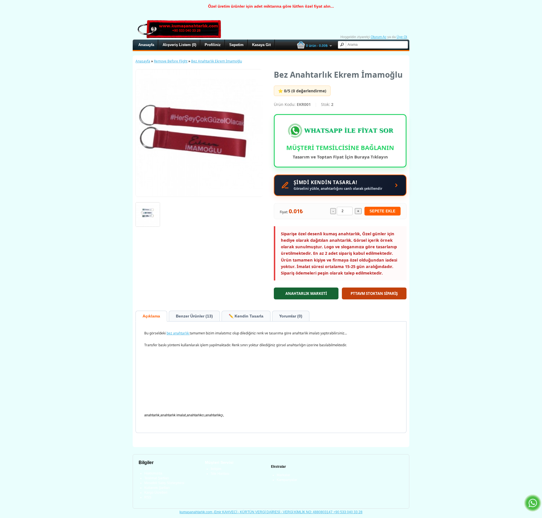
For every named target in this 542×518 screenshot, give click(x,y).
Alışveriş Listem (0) (179, 45)
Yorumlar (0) (290, 316)
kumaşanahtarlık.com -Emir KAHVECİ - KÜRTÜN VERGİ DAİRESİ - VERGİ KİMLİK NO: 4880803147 (256, 512)
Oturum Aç (378, 37)
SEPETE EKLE (382, 211)
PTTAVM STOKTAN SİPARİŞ (374, 293)
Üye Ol (402, 37)
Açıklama (151, 316)
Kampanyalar (287, 480)
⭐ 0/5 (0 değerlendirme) (302, 90)
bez (170, 333)
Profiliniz (213, 45)
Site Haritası (220, 474)
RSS (147, 497)
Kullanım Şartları (157, 488)
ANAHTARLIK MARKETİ (306, 293)
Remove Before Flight (170, 61)
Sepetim (236, 45)
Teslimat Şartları (156, 478)
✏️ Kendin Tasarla (246, 316)
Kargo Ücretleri (155, 493)
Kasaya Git (261, 45)
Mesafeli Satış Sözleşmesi (164, 483)
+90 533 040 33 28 (347, 512)
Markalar (283, 475)
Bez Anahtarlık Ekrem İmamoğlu (216, 61)
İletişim (216, 469)
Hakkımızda (153, 473)
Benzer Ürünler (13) (194, 316)
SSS (147, 469)
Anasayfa (146, 45)
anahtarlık (181, 333)
